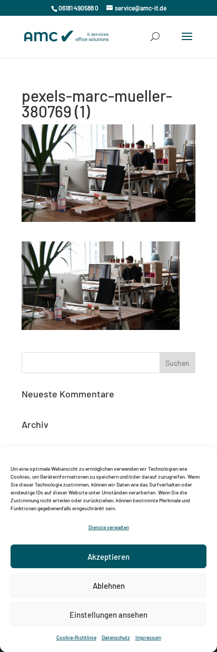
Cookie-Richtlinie (76, 637)
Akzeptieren (108, 556)
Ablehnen (109, 585)
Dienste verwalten (108, 527)
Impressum (148, 637)
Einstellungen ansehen (108, 614)
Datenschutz (116, 637)
